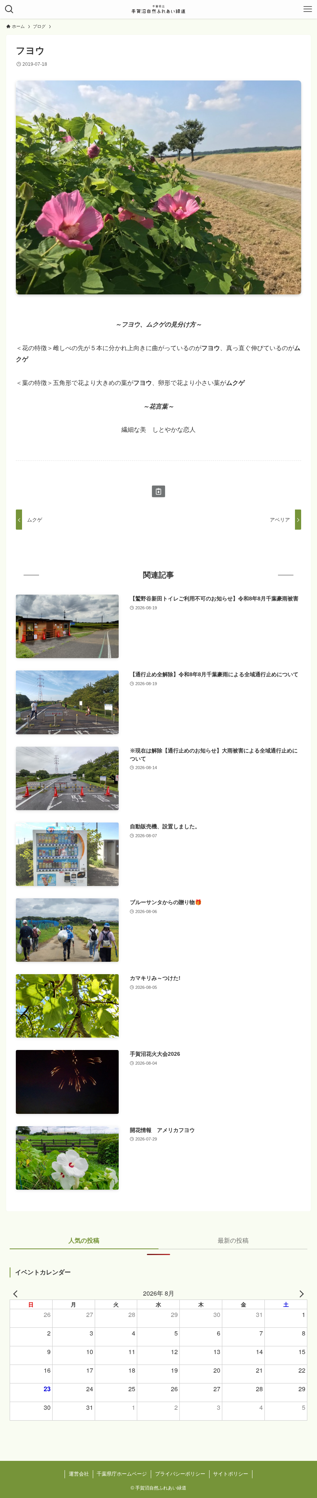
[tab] (84, 1242)
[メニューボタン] (307, 9)
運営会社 (79, 1474)
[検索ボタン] (9, 9)
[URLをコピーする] (158, 491)
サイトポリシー (230, 1474)
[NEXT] (300, 1293)
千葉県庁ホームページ (122, 1474)
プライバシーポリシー (180, 1474)
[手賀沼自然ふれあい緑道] (158, 9)
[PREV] (17, 1293)
